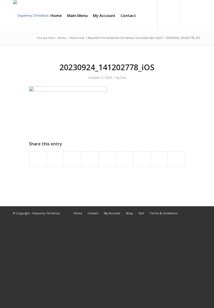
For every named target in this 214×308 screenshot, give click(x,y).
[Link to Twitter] (197, 15)
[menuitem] (56, 15)
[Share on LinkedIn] (107, 159)
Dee (123, 77)
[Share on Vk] (141, 159)
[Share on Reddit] (159, 159)
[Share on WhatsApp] (72, 159)
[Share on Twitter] (55, 159)
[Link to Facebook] (189, 15)
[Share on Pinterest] (89, 159)
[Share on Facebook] (37, 159)
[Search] (143, 15)
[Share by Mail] (176, 159)
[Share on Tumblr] (124, 159)
